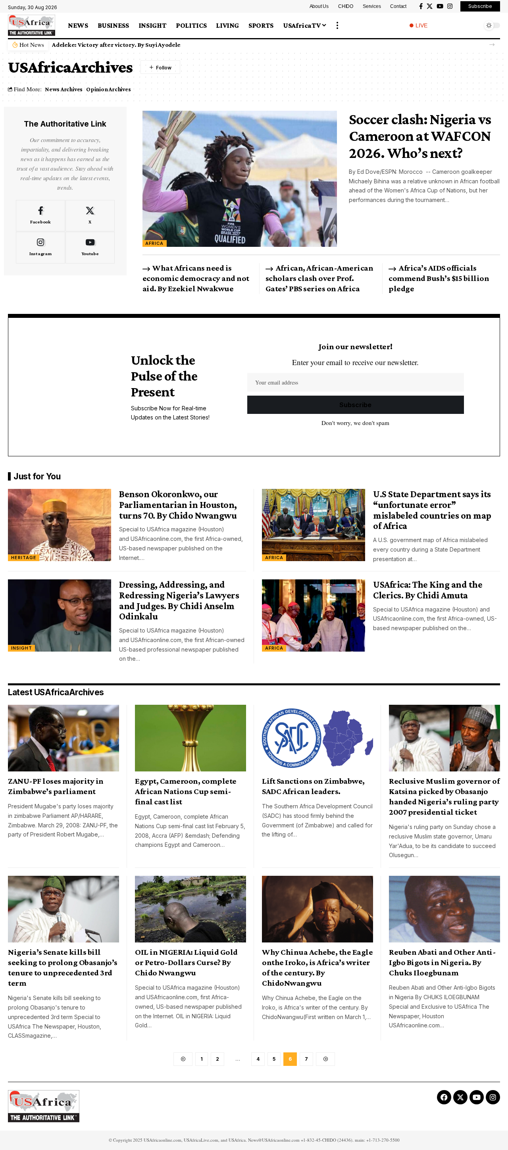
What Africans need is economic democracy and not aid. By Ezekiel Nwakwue (195, 278)
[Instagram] (449, 6)
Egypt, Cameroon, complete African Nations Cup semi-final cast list (186, 791)
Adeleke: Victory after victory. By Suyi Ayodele (116, 44)
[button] (337, 25)
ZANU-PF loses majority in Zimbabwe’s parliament (56, 786)
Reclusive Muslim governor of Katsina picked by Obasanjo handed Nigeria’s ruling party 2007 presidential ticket (444, 796)
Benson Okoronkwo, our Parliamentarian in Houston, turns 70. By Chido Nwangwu (179, 504)
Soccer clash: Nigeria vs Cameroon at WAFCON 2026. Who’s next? (420, 136)
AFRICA (154, 243)
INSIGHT (21, 648)
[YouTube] (440, 6)
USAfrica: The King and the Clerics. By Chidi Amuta (427, 589)
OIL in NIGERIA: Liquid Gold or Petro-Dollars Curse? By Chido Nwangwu (186, 962)
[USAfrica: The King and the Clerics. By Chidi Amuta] (313, 615)
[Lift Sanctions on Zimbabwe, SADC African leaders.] (317, 738)
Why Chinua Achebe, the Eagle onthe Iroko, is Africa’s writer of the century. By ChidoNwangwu (317, 967)
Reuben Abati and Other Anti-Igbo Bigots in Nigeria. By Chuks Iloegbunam (442, 962)
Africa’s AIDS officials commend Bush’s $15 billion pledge (439, 278)
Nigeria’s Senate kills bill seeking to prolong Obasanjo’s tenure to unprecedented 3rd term (62, 967)
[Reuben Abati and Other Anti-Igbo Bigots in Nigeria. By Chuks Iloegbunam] (444, 909)
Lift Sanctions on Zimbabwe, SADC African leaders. (313, 786)
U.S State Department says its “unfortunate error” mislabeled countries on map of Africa (432, 509)
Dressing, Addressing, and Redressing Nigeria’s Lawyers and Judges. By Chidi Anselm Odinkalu (179, 600)
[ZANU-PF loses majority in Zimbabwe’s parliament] (63, 738)
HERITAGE (24, 557)
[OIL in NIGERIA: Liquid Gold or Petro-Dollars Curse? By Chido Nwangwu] (190, 909)
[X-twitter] (460, 1097)
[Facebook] (421, 6)
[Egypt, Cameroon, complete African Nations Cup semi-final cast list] (190, 738)
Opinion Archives (108, 89)
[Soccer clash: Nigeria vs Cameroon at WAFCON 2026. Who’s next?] (239, 179)
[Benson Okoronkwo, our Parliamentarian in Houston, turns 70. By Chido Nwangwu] (59, 525)
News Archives (64, 89)
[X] (430, 6)
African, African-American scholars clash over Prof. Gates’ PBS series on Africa (319, 278)
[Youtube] (90, 247)
